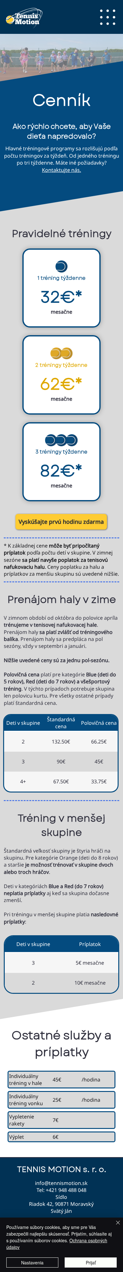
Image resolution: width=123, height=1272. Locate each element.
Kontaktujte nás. (61, 169)
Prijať (91, 1262)
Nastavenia (32, 1262)
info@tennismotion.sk (61, 1183)
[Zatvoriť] (114, 1226)
